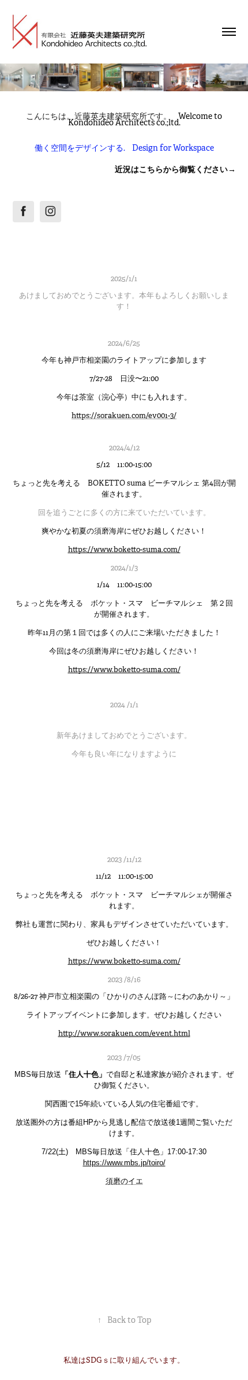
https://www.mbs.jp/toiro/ (124, 1162)
